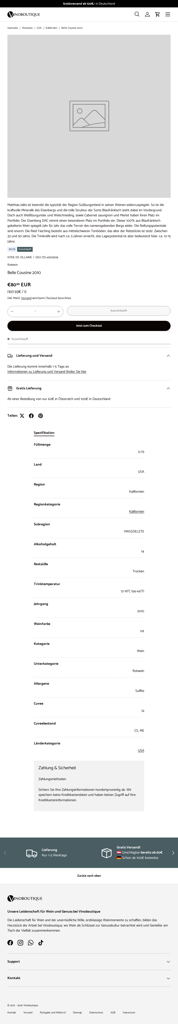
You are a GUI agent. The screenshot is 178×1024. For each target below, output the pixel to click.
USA (39, 28)
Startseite (12, 28)
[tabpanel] (89, 597)
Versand (26, 298)
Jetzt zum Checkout (89, 325)
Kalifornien (51, 28)
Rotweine (27, 28)
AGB (113, 1013)
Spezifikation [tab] (44, 433)
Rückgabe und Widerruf (53, 1013)
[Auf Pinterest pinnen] (40, 415)
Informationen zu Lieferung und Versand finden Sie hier (46, 372)
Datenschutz (96, 1013)
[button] (158, 14)
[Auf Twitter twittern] (22, 415)
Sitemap (77, 1013)
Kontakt (11, 1013)
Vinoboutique (30, 1005)
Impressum (129, 1013)
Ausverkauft (118, 310)
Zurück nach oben (89, 875)
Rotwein (12, 264)
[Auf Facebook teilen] (31, 415)
